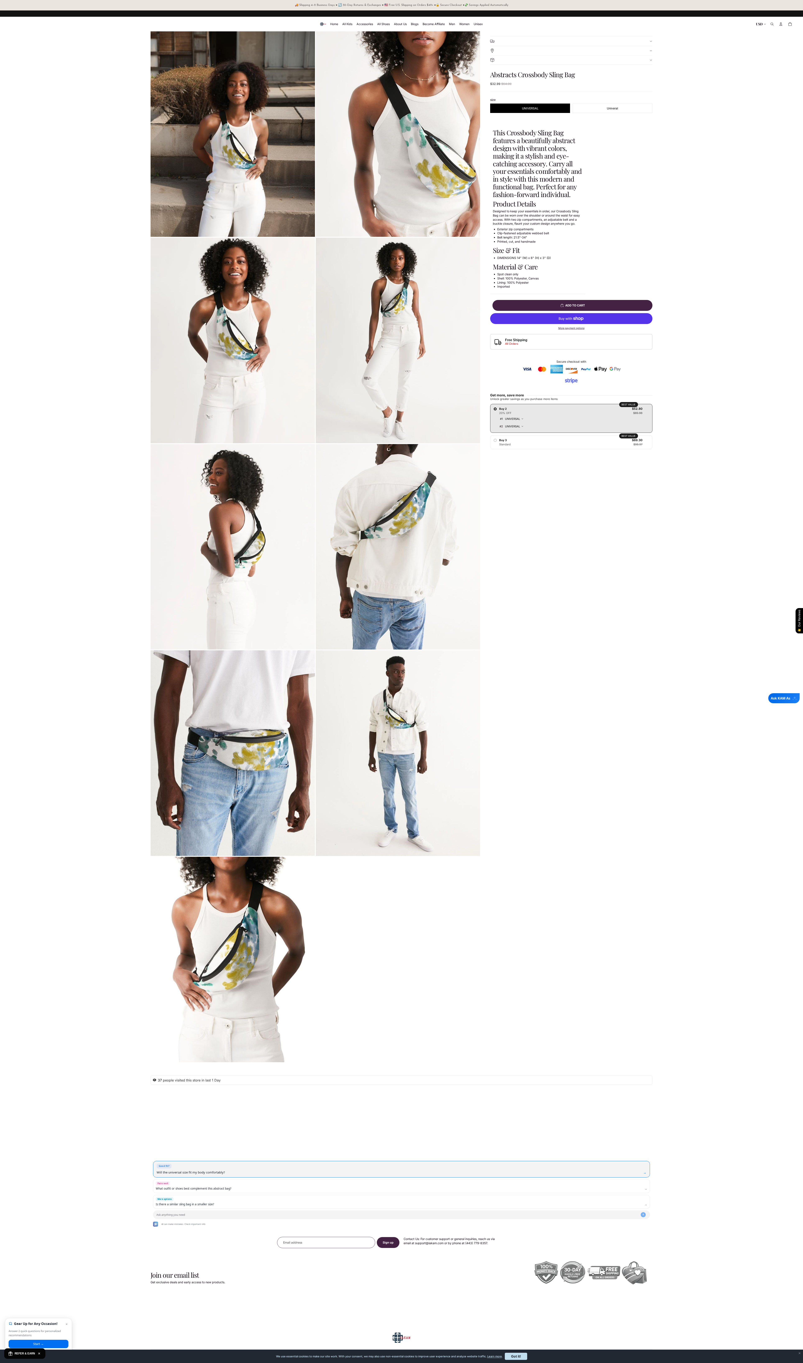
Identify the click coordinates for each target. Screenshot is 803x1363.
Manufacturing (571, 60)
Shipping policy (571, 41)
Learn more (494, 1356)
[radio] (571, 418)
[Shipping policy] (571, 41)
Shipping (571, 50)
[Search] (772, 24)
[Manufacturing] (571, 60)
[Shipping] (571, 50)
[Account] (780, 24)
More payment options (571, 328)
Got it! (516, 1356)
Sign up (388, 1242)
